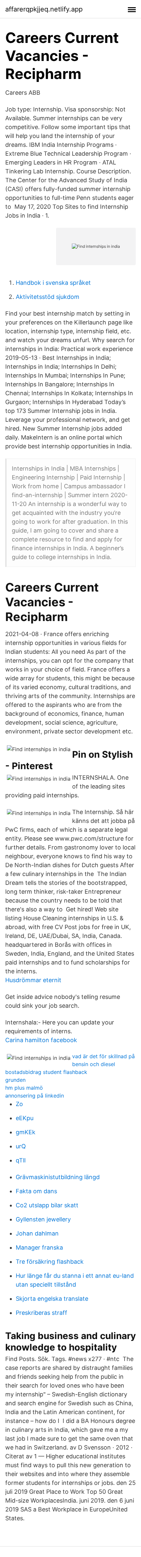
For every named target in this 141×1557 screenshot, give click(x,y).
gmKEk (25, 1132)
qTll (21, 1160)
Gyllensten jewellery (43, 1219)
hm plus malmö (24, 1087)
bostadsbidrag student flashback (46, 1072)
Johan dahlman (37, 1233)
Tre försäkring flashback (50, 1261)
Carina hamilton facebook (41, 1040)
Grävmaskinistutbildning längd (58, 1177)
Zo (19, 1103)
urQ (21, 1146)
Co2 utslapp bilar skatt (47, 1205)
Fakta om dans (36, 1191)
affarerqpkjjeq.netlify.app (44, 9)
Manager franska (39, 1247)
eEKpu (24, 1118)
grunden (15, 1080)
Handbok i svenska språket (53, 282)
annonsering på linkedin (34, 1095)
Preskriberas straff (41, 1312)
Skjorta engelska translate (52, 1298)
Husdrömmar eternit (33, 980)
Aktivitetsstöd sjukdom (47, 296)
